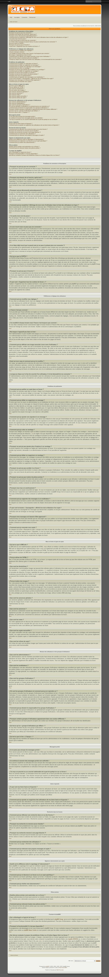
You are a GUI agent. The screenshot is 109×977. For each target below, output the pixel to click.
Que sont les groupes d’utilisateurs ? (19, 105)
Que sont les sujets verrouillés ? (18, 96)
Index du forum (13, 21)
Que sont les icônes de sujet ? (17, 97)
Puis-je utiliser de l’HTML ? (17, 87)
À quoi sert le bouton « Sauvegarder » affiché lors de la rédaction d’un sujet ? (31, 78)
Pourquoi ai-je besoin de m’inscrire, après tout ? (23, 34)
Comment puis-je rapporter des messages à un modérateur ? (26, 77)
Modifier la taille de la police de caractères (9, 2)
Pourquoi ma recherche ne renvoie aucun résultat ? (24, 131)
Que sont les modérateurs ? (17, 103)
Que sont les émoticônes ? (16, 88)
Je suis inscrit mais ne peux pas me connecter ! (22, 40)
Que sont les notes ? (15, 94)
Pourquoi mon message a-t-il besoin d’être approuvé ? (25, 80)
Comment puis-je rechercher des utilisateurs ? (22, 134)
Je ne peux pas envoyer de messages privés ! (22, 116)
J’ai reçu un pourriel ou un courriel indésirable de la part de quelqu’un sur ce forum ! (33, 119)
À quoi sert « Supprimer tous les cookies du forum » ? (24, 46)
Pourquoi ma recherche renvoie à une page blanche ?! (25, 132)
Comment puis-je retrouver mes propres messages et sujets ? (26, 135)
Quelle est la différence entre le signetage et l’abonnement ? (26, 139)
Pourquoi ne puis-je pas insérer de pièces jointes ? (23, 74)
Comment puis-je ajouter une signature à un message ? (25, 66)
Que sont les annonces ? (16, 93)
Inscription (17, 17)
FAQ (11, 17)
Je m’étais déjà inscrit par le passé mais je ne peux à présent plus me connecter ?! (33, 42)
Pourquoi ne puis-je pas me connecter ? (20, 33)
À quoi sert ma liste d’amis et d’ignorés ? (20, 123)
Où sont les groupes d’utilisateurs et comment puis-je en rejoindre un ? (29, 106)
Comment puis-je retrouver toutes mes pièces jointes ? (24, 148)
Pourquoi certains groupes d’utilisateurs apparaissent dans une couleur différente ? (33, 109)
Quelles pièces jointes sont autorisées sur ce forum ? (24, 146)
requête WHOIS (73, 939)
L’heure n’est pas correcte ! (17, 52)
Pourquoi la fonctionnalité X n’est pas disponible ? (23, 153)
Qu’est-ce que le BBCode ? (17, 85)
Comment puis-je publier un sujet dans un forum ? (23, 63)
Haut (10, 174)
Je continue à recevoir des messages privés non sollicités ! (26, 118)
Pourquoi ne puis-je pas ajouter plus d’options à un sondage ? (27, 69)
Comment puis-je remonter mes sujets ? (20, 81)
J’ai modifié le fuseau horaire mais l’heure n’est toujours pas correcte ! (29, 53)
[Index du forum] (54, 10)
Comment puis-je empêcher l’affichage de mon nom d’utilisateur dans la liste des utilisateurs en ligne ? (38, 37)
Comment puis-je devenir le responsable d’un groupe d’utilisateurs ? (29, 108)
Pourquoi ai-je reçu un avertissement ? (20, 75)
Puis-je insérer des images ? (17, 90)
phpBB (47, 966)
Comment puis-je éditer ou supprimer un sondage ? (24, 71)
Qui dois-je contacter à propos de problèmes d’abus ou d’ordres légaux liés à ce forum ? (34, 155)
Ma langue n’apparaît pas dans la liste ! (20, 55)
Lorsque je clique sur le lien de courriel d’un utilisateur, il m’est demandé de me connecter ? (35, 59)
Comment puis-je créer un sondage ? (20, 68)
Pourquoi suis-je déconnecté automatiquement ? (23, 36)
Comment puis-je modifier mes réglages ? (21, 50)
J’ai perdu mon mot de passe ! (17, 39)
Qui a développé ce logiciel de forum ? (20, 152)
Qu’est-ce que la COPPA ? (16, 43)
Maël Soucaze (60, 969)
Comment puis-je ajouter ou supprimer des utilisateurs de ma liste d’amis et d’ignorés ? (34, 125)
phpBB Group (59, 919)
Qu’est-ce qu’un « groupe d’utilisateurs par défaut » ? (24, 111)
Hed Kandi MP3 (63, 967)
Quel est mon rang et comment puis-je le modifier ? (23, 58)
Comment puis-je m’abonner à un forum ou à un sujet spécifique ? (28, 141)
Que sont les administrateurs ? (18, 102)
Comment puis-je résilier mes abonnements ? (22, 142)
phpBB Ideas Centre (30, 930)
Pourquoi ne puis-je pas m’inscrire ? (19, 45)
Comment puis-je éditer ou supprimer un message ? (24, 65)
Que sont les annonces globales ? (19, 91)
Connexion (24, 17)
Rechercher (32, 17)
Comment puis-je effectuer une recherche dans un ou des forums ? (28, 129)
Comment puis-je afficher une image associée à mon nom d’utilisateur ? (29, 56)
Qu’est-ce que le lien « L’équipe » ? (19, 112)
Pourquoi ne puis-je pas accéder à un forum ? (22, 72)
